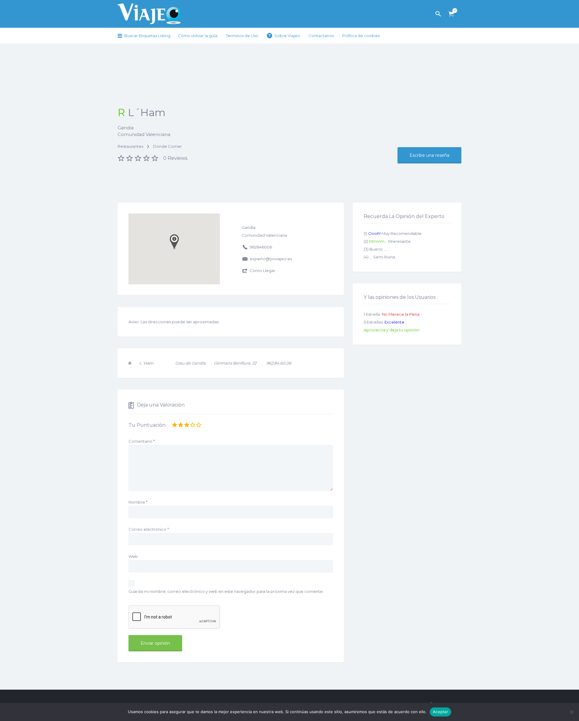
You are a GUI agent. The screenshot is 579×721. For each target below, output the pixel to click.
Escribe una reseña (429, 155)
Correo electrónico (148, 529)
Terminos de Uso (242, 35)
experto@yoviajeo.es (271, 258)
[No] (571, 712)
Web (133, 556)
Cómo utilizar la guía (197, 35)
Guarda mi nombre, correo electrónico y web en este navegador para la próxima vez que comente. (226, 591)
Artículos (451, 14)
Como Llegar (262, 270)
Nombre (137, 502)
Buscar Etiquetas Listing (147, 35)
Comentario (141, 441)
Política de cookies (361, 35)
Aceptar (440, 711)
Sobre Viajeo (287, 35)
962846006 (261, 247)
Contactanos (321, 35)
